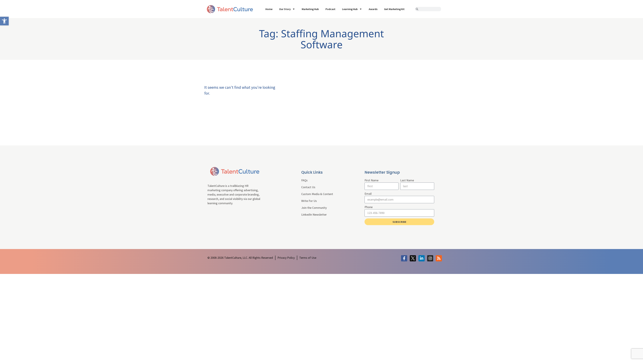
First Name (371, 180)
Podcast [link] (330, 9)
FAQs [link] (304, 180)
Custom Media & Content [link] (317, 194)
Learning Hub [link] (350, 9)
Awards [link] (373, 9)
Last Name (407, 180)
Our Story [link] (285, 9)
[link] (4, 21)
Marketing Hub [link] (310, 9)
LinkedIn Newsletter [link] (314, 214)
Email (368, 194)
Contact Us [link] (308, 187)
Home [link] (268, 9)
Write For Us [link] (309, 201)
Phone (369, 207)
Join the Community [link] (314, 208)
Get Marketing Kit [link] (394, 9)
